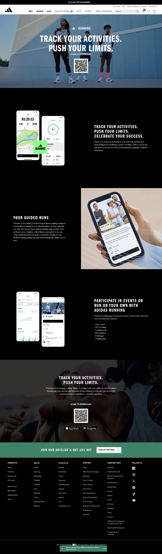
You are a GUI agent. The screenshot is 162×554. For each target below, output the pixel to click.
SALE (79, 11)
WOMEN (39, 11)
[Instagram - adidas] (143, 475)
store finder (116, 6)
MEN (30, 11)
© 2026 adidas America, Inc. (81, 551)
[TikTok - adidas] (143, 494)
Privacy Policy (84, 545)
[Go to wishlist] (149, 11)
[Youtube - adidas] (143, 500)
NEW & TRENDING (104, 11)
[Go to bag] (154, 11)
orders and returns (133, 6)
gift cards (144, 6)
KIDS (49, 11)
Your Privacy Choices (64, 545)
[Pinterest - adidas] (143, 488)
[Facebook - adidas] (143, 468)
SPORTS (88, 11)
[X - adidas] (143, 481)
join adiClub (152, 6)
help (123, 6)
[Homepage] (8, 10)
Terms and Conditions (98, 545)
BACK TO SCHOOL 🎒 (64, 11)
